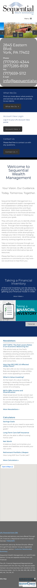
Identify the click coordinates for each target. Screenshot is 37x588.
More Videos (18, 296)
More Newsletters (11, 409)
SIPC (13, 541)
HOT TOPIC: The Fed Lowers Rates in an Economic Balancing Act (17, 346)
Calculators (9, 417)
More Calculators (11, 460)
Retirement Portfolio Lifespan (15, 452)
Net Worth (7, 441)
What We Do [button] (11, 106)
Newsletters (9, 341)
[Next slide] (34, 32)
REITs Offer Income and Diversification (13, 391)
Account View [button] (11, 129)
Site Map (3, 579)
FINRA (8, 541)
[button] (28, 18)
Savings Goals (9, 422)
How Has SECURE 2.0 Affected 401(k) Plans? (16, 365)
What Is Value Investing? (13, 377)
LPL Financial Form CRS (9, 533)
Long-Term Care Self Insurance (16, 433)
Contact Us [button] (10, 152)
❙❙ (21, 35)
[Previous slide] (2, 32)
